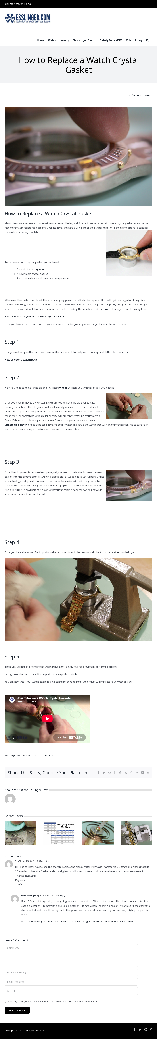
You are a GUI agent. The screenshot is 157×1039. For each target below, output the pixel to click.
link (106, 309)
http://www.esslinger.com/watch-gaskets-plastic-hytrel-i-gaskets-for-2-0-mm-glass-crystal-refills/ (77, 921)
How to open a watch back (21, 359)
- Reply (47, 861)
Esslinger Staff (14, 755)
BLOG (28, 4)
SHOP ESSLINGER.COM (14, 4)
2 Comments (47, 755)
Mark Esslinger (28, 895)
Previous (136, 95)
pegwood (39, 269)
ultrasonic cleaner (16, 424)
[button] (147, 39)
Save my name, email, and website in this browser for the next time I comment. (53, 1001)
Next (147, 95)
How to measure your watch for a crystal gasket (34, 316)
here (128, 352)
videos (63, 387)
